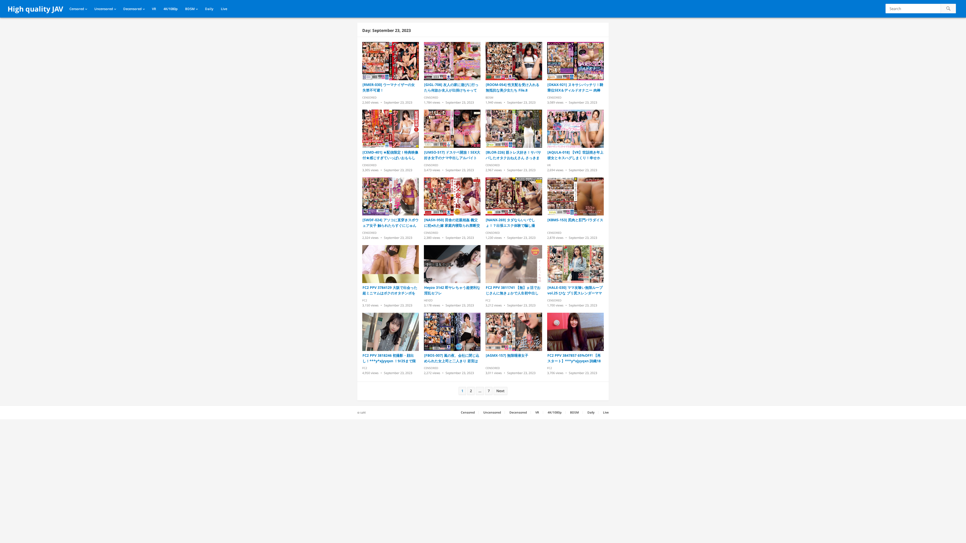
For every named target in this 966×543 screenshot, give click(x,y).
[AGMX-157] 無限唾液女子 (507, 355)
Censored (76, 9)
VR (154, 9)
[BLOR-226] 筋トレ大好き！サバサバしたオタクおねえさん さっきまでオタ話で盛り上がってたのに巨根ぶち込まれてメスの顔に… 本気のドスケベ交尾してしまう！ (513, 155)
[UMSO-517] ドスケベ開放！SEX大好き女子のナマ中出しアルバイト (452, 155)
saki (363, 412)
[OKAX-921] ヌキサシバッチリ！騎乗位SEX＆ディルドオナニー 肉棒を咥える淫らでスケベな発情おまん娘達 (575, 87)
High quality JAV (35, 9)
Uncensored (103, 9)
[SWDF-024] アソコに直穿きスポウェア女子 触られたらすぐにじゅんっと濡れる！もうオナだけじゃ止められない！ (391, 222)
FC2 (364, 300)
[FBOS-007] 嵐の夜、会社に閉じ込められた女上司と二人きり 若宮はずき (451, 358)
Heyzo (428, 300)
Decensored (132, 9)
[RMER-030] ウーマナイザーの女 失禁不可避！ (389, 87)
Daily (209, 9)
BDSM (190, 9)
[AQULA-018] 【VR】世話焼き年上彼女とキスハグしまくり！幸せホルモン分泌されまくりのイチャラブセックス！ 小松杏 (575, 155)
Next (500, 390)
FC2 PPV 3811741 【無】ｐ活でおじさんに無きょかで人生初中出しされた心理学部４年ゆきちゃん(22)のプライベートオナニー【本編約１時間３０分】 (514, 290)
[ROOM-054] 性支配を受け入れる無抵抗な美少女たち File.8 (512, 87)
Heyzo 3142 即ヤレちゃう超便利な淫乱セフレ (452, 290)
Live (224, 9)
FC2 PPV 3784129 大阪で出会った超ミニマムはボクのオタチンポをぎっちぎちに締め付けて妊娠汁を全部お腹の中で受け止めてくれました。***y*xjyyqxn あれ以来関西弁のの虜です (390, 290)
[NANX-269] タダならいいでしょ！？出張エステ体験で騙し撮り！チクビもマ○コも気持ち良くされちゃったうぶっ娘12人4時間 (513, 222)
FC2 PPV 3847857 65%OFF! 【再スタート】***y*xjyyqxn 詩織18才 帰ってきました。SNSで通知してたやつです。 (574, 358)
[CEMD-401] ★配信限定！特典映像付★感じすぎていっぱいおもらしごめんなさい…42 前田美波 (390, 155)
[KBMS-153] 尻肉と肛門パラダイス (575, 219)
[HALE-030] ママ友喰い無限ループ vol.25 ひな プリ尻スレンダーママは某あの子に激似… (575, 290)
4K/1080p (171, 9)
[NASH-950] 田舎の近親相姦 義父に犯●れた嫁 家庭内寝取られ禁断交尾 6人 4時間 (452, 222)
